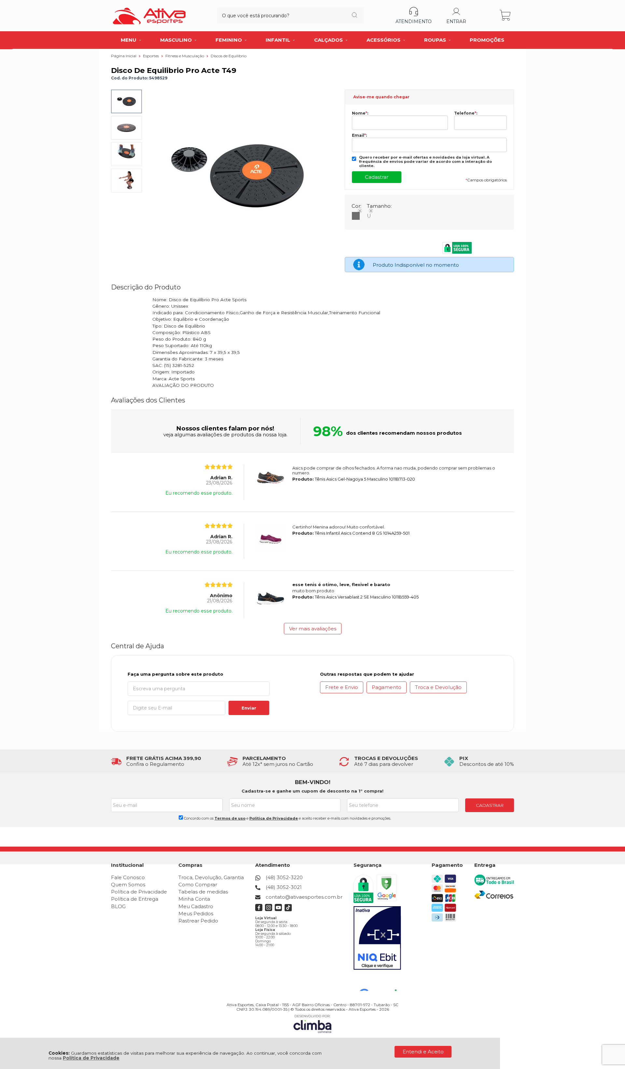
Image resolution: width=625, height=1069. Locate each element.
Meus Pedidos (195, 913)
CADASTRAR (490, 805)
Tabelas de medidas (203, 892)
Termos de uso (230, 818)
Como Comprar (197, 884)
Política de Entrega (134, 899)
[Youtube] (278, 910)
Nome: (360, 113)
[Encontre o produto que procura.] (354, 15)
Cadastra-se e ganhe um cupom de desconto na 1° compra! (312, 791)
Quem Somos (128, 884)
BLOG (118, 906)
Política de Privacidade (91, 1058)
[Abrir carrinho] (505, 15)
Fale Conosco (128, 877)
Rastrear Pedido (198, 921)
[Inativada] (377, 938)
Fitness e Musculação (185, 55)
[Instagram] (268, 910)
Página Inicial (124, 55)
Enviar (249, 707)
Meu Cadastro (195, 906)
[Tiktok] (288, 910)
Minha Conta (194, 899)
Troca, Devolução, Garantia (211, 877)
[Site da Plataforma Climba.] (312, 1023)
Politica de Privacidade (273, 818)
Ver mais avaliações (312, 629)
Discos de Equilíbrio (228, 55)
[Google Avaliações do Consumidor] (380, 982)
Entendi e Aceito (423, 1051)
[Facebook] (259, 910)
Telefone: (465, 113)
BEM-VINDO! (312, 782)
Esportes (151, 55)
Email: (359, 135)
